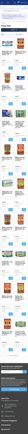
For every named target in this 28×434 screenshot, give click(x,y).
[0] (18, 2)
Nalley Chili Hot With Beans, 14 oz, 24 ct (20, 159)
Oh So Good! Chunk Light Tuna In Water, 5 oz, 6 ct (20, 88)
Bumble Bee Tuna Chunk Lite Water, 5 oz (7, 263)
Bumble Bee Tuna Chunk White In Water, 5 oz (7, 53)
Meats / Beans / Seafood (19, 21)
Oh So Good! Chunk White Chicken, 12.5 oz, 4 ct (7, 124)
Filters (13, 30)
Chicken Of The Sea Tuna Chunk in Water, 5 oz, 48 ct (20, 334)
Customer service (14, 389)
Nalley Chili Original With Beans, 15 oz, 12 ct (7, 88)
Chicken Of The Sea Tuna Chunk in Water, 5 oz (20, 263)
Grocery (8, 21)
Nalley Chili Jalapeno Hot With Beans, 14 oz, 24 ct (19, 298)
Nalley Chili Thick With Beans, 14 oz (20, 53)
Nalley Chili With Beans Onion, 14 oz (7, 159)
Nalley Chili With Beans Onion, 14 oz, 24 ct (7, 229)
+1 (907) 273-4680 (9, 411)
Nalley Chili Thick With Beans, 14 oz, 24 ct (7, 333)
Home (2, 21)
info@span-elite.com (9, 416)
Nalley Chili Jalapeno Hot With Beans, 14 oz (19, 194)
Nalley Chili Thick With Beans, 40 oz (20, 229)
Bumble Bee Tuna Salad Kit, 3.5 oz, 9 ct (7, 193)
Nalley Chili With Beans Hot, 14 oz (7, 297)
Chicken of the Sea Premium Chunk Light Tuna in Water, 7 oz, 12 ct (20, 124)
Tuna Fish (3, 23)
